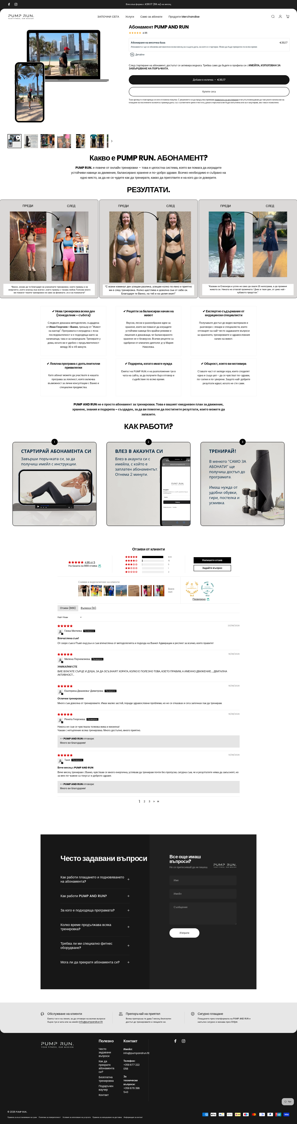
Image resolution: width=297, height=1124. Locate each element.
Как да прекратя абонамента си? (106, 1067)
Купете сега (209, 91)
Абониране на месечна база (148, 42)
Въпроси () (88, 608)
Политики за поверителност (50, 1117)
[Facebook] (175, 1041)
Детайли (139, 54)
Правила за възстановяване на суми (22, 1117)
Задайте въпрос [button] (212, 568)
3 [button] (149, 801)
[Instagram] (183, 1041)
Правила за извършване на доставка (107, 1117)
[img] (65, 626)
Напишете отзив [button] (212, 560)
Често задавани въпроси (105, 1052)
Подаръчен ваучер (106, 1087)
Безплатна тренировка (106, 1079)
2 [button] (144, 801)
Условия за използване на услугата (77, 1117)
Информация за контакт (133, 1117)
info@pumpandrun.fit (91, 1021)
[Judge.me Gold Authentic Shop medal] (192, 587)
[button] (131, 557)
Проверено (199, 599)
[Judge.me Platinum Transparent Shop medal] (207, 587)
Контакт (104, 1095)
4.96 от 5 (90, 562)
